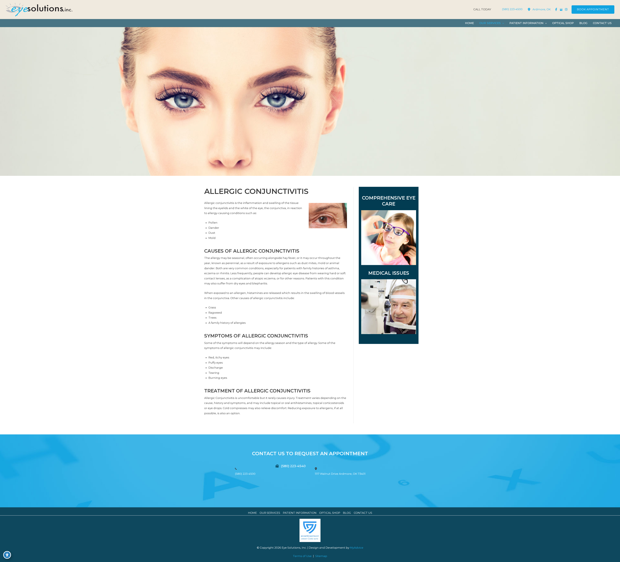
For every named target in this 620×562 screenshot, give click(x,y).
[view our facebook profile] (556, 9)
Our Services (270, 512)
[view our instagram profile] (566, 9)
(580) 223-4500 (245, 473)
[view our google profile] (561, 9)
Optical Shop (329, 512)
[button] (593, 9)
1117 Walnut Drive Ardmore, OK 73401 (340, 473)
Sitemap (321, 556)
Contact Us (363, 512)
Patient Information (299, 512)
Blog (347, 512)
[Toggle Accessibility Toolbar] (7, 555)
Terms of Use (302, 556)
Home (252, 512)
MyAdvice (356, 547)
